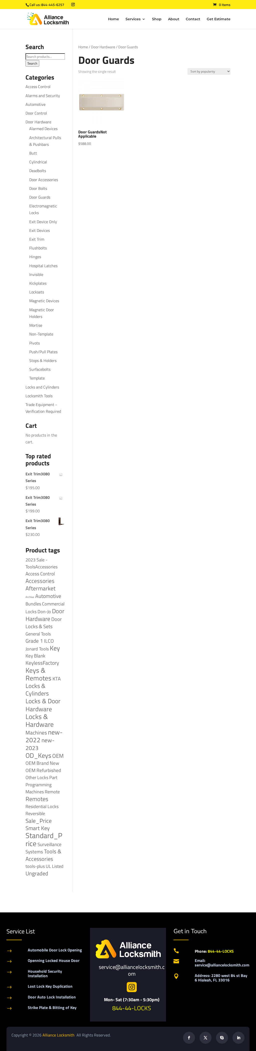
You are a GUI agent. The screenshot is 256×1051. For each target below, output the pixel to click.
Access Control (38, 87)
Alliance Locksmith (59, 1035)
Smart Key (38, 828)
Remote (52, 791)
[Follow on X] (206, 1038)
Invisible (36, 274)
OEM (58, 756)
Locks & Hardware (40, 720)
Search (32, 63)
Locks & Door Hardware (43, 705)
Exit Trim (36, 239)
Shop (157, 19)
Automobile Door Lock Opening (55, 950)
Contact (193, 19)
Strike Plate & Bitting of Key (52, 1007)
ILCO (49, 641)
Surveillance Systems (44, 848)
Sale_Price (39, 820)
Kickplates (37, 283)
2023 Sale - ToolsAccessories (42, 563)
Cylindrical (38, 162)
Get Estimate (218, 19)
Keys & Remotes (39, 674)
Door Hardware (103, 47)
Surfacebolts (39, 369)
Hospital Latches (43, 266)
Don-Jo (44, 611)
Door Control (36, 113)
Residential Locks (42, 806)
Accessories (40, 580)
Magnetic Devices (44, 301)
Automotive (36, 104)
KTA (56, 678)
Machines (36, 733)
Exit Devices (39, 230)
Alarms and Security (43, 96)
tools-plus (35, 866)
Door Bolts (38, 188)
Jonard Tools (37, 648)
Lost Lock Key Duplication (50, 986)
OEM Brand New (42, 763)
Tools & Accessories (43, 855)
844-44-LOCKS (131, 1007)
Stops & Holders (42, 361)
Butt (33, 153)
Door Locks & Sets (44, 622)
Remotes (37, 798)
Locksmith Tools (39, 396)
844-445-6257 (52, 4)
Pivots (34, 343)
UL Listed (55, 866)
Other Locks (37, 777)
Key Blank (35, 655)
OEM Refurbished (43, 770)
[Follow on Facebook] (189, 1038)
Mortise (35, 325)
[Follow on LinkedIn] (238, 1038)
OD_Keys (38, 755)
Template (37, 378)
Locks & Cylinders (37, 689)
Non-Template (41, 334)
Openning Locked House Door (54, 960)
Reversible (35, 813)
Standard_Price (44, 839)
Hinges (35, 257)
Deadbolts (37, 171)
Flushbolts (38, 248)
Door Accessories (43, 180)
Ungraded (37, 873)
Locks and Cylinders (42, 387)
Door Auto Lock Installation (52, 997)
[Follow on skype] (222, 1038)
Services (133, 19)
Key (55, 648)
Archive (30, 597)
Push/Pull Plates (43, 352)
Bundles (33, 603)
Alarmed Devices (43, 129)
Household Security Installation (45, 973)
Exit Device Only (43, 222)
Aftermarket (41, 588)
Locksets (36, 292)
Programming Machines (39, 788)
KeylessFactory (42, 663)
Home (113, 19)
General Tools (38, 633)
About (173, 19)
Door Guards (39, 197)
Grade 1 (34, 641)
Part (53, 777)
